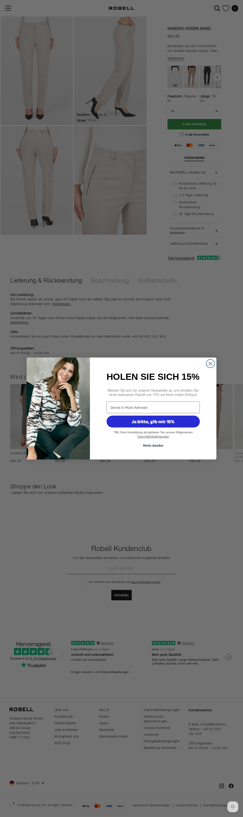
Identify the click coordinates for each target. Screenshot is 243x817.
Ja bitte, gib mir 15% (153, 421)
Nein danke (153, 445)
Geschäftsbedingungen (153, 436)
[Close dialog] (210, 363)
